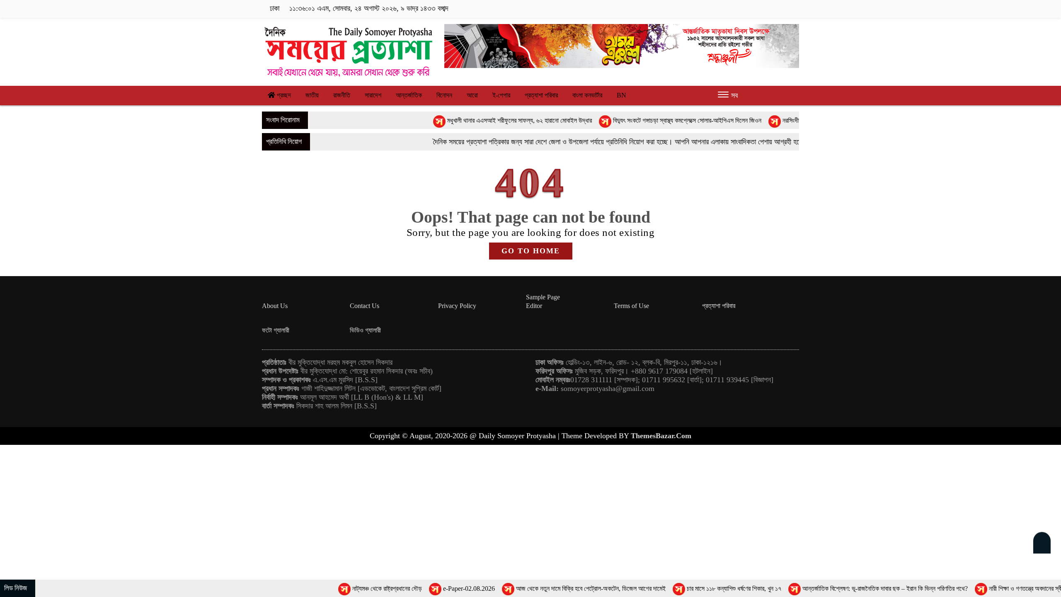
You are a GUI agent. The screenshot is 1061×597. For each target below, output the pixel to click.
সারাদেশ (373, 95)
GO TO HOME (530, 251)
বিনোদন (444, 95)
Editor (534, 305)
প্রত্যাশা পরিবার (541, 95)
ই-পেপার (501, 95)
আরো (472, 95)
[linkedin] (781, 8)
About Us (275, 305)
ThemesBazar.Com (661, 436)
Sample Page (543, 297)
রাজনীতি (341, 95)
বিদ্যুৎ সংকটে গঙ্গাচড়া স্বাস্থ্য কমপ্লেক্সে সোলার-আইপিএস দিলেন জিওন (653, 120)
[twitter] (756, 8)
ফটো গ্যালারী (275, 330)
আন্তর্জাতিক (409, 95)
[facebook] (743, 8)
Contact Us (364, 305)
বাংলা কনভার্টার (587, 95)
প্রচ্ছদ (283, 95)
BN (621, 95)
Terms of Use (631, 305)
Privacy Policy (457, 305)
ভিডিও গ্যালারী (365, 330)
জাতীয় (312, 95)
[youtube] (793, 8)
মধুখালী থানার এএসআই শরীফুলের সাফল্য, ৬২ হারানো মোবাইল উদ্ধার (485, 120)
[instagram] (769, 8)
